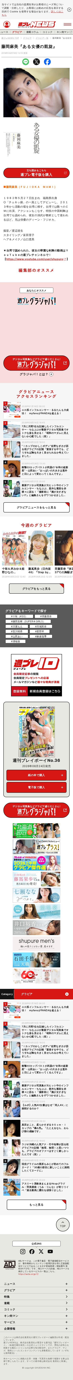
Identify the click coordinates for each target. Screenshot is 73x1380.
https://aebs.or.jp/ (28, 1274)
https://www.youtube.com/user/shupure (34, 259)
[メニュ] (67, 24)
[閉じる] (69, 10)
